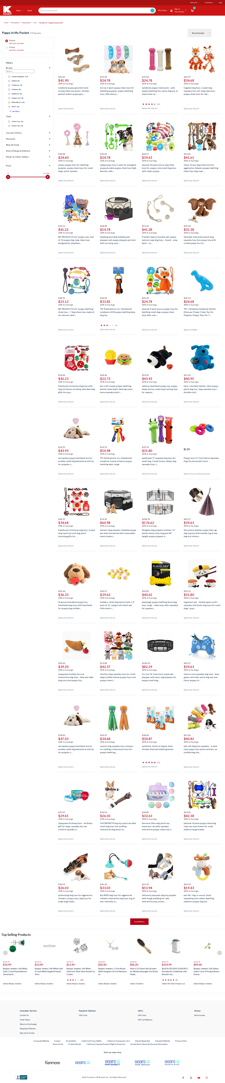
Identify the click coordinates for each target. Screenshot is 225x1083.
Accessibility (71, 1041)
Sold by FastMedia (190, 330)
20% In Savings (65, 83)
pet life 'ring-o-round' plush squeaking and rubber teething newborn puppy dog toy (199, 898)
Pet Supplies (15, 23)
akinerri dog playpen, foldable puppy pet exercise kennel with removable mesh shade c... (118, 533)
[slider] (8, 177)
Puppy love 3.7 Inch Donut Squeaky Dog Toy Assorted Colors (201, 459)
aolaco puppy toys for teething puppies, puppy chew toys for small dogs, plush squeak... (75, 168)
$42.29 (103, 298)
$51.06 (187, 735)
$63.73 (103, 447)
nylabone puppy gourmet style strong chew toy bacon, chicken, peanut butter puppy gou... (74, 90)
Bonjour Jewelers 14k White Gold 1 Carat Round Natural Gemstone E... (15, 971)
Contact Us (24, 1015)
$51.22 (187, 375)
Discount (10, 139)
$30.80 (61, 154)
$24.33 (187, 884)
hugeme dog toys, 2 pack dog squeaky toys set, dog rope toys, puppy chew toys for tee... (199, 90)
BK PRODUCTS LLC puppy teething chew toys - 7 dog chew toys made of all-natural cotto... (76, 312)
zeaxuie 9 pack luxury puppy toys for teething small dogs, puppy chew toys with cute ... (160, 312)
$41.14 (187, 298)
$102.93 (146, 663)
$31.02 (103, 77)
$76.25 (103, 519)
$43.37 (187, 77)
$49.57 (145, 154)
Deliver (16, 42)
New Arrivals (12, 145)
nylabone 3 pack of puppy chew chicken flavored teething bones (158, 747)
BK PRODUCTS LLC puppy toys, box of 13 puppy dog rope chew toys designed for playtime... (76, 240)
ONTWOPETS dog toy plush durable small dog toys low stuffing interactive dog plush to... (118, 826)
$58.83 (61, 735)
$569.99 (197, 962)
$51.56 (61, 226)
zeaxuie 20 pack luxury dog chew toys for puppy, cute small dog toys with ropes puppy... (159, 168)
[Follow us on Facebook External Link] (183, 1077)
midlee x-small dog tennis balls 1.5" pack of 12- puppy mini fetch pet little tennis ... (117, 605)
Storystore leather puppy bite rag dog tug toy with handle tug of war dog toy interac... (201, 533)
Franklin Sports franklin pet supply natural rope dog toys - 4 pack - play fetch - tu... (160, 240)
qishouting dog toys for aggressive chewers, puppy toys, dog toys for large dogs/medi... (75, 898)
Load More (139, 921)
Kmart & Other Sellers (17, 156)
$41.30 (103, 884)
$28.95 (61, 298)
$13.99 (39, 964)
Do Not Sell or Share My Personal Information (149, 1044)
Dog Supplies (26, 23)
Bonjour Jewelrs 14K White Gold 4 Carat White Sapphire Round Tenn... (49, 971)
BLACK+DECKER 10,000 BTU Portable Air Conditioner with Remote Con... (175, 971)
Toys (35, 23)
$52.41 (61, 77)
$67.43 (145, 884)
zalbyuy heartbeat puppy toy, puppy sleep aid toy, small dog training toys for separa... (160, 389)
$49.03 (61, 663)
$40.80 (145, 812)
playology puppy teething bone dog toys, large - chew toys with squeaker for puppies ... (160, 605)
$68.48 (103, 226)
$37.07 (61, 812)
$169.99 (38, 962)
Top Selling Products (16, 934)
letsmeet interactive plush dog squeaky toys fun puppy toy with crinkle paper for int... (200, 240)
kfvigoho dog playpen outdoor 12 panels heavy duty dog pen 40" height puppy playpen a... (158, 533)
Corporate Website (41, 1041)
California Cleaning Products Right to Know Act (105, 1044)
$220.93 (146, 519)
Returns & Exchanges (28, 1024)
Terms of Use (58, 1044)
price (8, 165)
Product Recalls (74, 1044)
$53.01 (187, 812)
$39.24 (187, 226)
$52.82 (61, 375)
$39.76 (145, 447)
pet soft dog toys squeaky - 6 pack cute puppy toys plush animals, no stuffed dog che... (200, 749)
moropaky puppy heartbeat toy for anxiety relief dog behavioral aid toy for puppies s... (76, 461)
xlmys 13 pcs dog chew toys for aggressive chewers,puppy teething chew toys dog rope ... (201, 168)
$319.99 (167, 964)
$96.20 (134, 964)
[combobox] (97, 10)
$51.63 (145, 226)
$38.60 (145, 735)
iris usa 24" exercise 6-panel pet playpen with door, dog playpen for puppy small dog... (159, 677)
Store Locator (199, 1015)
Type (8, 116)
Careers (57, 1041)
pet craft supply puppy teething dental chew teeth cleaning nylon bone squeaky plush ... (116, 389)
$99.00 (198, 964)
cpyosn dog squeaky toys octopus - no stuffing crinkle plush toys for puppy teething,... (117, 749)
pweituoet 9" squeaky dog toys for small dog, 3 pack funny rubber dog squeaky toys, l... (159, 461)
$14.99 (7, 964)
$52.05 (187, 154)
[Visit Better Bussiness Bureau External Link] (21, 1077)
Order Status (25, 1020)
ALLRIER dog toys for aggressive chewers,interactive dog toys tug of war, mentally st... (117, 898)
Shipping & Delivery (28, 1028)
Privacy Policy (181, 1041)
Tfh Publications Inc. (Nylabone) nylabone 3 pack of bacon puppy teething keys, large (116, 461)
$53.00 (103, 663)
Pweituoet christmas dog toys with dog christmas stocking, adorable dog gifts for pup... (76, 389)
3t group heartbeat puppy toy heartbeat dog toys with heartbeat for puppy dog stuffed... (75, 605)
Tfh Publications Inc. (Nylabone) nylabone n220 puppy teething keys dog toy (117, 312)
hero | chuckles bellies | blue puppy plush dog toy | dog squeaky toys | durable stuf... (201, 389)
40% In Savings (191, 304)
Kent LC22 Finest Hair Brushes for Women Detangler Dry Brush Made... (144, 971)
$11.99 (71, 964)
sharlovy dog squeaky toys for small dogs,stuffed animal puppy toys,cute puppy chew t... (118, 677)
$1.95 (187, 449)
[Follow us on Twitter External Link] (191, 1077)
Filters (9, 62)
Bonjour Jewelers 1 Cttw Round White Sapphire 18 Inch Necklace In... (112, 971)
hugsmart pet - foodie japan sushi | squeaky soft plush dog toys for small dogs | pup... (202, 605)
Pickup (16, 48)
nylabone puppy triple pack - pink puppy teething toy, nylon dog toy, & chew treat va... (160, 90)
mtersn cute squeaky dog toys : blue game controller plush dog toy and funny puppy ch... (201, 677)
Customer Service (28, 1011)
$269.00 (101, 962)
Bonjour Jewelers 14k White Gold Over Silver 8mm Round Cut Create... (81, 971)
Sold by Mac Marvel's (66, 109)
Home (6, 23)
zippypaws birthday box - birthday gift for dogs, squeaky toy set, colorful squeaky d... (75, 826)
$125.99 (6, 962)
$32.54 (103, 812)
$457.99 (165, 962)
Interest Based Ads (142, 1041)
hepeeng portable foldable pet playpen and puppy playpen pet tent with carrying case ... (118, 240)
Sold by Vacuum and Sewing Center (197, 474)
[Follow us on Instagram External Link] (206, 1077)
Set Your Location (16, 43)
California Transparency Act (118, 1041)
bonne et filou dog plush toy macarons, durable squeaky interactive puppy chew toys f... (157, 826)
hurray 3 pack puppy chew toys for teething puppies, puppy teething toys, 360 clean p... (117, 90)
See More (15, 111)
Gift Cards (83, 1015)
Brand (9, 68)
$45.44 (61, 591)
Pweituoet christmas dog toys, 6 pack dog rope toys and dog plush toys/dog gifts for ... (76, 533)
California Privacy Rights (91, 1041)
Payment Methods (162, 1041)
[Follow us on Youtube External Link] (198, 1077)
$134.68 (133, 962)
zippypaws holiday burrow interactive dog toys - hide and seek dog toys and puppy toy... (75, 677)
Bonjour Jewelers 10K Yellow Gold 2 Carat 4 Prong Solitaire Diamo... (206, 971)
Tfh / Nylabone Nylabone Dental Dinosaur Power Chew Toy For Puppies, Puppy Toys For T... (200, 312)
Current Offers (14, 133)
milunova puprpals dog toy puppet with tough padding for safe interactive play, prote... (159, 898)
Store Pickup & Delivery (18, 151)
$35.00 (102, 964)
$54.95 (145, 375)
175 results (21, 33)
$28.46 (103, 375)
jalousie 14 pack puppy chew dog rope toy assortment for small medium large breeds (200, 826)
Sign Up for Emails (27, 1033)
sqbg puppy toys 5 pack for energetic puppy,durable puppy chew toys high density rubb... (118, 168)
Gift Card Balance (145, 1020)
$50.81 (145, 591)
